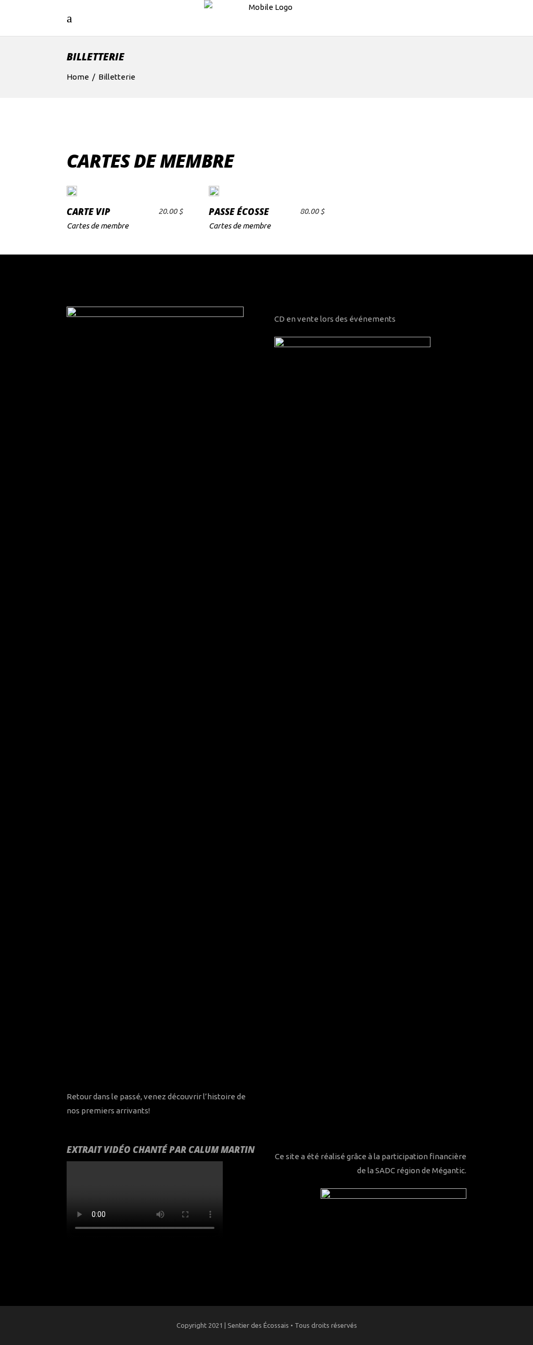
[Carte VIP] (72, 190)
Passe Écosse (239, 212)
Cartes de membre (98, 225)
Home (78, 76)
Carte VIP (88, 212)
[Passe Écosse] (214, 190)
